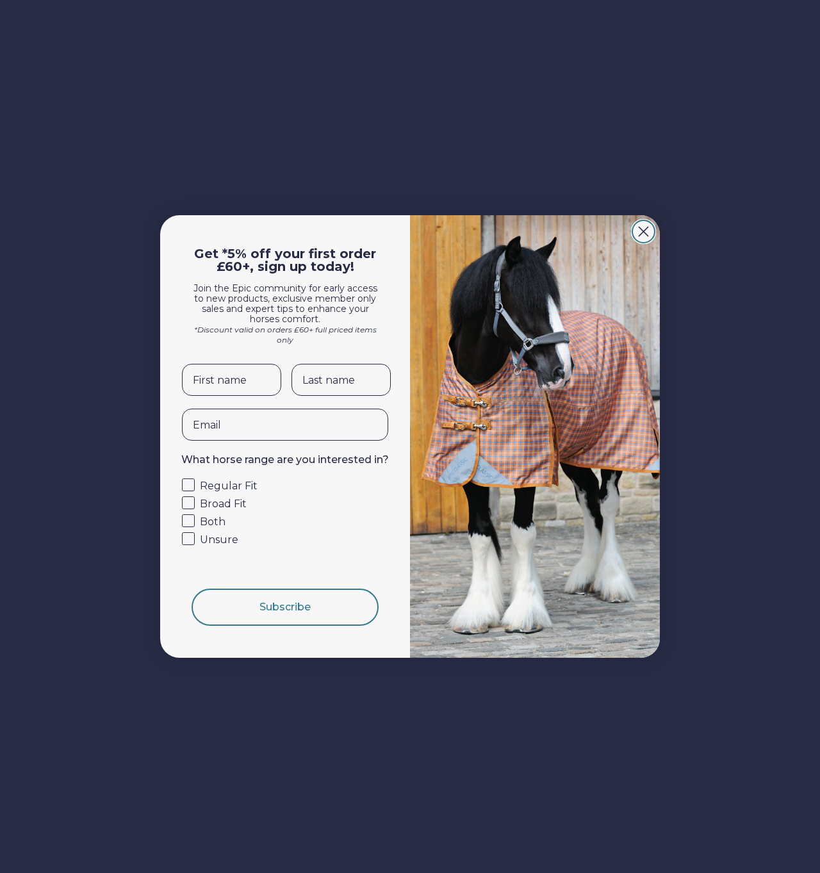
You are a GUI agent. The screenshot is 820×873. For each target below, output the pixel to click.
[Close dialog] (643, 231)
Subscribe (285, 607)
